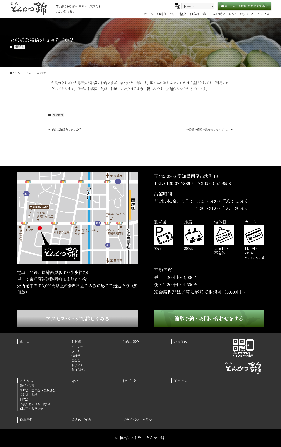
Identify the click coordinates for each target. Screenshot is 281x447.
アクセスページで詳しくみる (78, 318)
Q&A (75, 381)
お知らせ (129, 381)
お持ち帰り (78, 369)
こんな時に (28, 381)
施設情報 (19, 46)
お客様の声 (182, 342)
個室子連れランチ (31, 409)
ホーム (25, 342)
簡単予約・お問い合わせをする (208, 318)
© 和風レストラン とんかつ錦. (140, 437)
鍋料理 (75, 356)
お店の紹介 (131, 342)
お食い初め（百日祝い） (36, 404)
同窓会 (24, 399)
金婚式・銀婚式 (30, 395)
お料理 (76, 342)
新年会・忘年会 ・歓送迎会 (37, 390)
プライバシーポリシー (139, 420)
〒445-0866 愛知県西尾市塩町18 (78, 6)
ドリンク (77, 365)
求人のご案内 (81, 420)
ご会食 (75, 360)
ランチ (75, 351)
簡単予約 (26, 420)
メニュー (77, 346)
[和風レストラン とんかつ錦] (29, 8)
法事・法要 (27, 386)
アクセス (180, 381)
